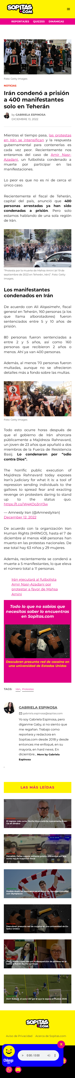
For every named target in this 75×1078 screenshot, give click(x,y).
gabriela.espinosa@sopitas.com (43, 713)
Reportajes (20, 21)
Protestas (28, 689)
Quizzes (39, 21)
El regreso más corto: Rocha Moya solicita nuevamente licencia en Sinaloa (37, 822)
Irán (18, 689)
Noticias (10, 85)
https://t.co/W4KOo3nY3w (26, 504)
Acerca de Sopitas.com (50, 1036)
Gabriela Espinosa (31, 114)
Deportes (11, 889)
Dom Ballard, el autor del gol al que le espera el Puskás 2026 (36, 999)
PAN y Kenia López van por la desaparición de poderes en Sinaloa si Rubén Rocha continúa (36, 962)
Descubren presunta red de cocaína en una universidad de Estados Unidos (37, 927)
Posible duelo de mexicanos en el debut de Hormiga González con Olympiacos (37, 892)
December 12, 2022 (20, 517)
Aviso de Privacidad (19, 1036)
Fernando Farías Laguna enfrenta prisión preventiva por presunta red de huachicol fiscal (36, 857)
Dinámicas (56, 21)
